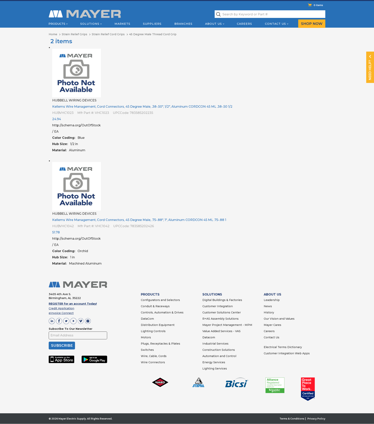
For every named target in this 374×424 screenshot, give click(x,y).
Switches (147, 350)
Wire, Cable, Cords (154, 356)
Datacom (208, 337)
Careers (244, 24)
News (268, 306)
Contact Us (275, 24)
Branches (183, 24)
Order (321, 153)
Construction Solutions (218, 350)
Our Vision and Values (279, 318)
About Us (213, 24)
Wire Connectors (153, 362)
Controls (159, 331)
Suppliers (152, 24)
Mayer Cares (272, 325)
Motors (146, 337)
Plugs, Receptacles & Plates (160, 343)
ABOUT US (272, 294)
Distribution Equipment (158, 325)
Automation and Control (219, 356)
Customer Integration (217, 306)
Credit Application (61, 308)
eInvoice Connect (61, 313)
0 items (318, 5)
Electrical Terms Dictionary (283, 347)
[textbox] (270, 14)
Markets (122, 24)
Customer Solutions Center (221, 312)
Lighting (147, 331)
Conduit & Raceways (155, 306)
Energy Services (213, 362)
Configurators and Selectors (160, 300)
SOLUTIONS (212, 294)
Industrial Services (215, 343)
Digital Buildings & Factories (222, 300)
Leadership (272, 300)
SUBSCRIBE (62, 345)
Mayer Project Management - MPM (227, 325)
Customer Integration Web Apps (287, 353)
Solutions (89, 24)
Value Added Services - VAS (221, 331)
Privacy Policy (316, 418)
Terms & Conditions (292, 418)
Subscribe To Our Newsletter (70, 329)
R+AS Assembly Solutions (220, 318)
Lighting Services (214, 368)
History (269, 312)
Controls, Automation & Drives (162, 312)
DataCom (147, 318)
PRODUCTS (150, 294)
